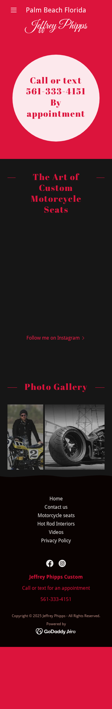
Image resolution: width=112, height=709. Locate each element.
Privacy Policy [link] (56, 541)
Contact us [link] (56, 507)
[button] (14, 10)
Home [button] (56, 499)
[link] (56, 26)
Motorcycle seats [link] (56, 515)
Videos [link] (56, 532)
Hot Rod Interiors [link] (56, 524)
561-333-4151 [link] (56, 599)
